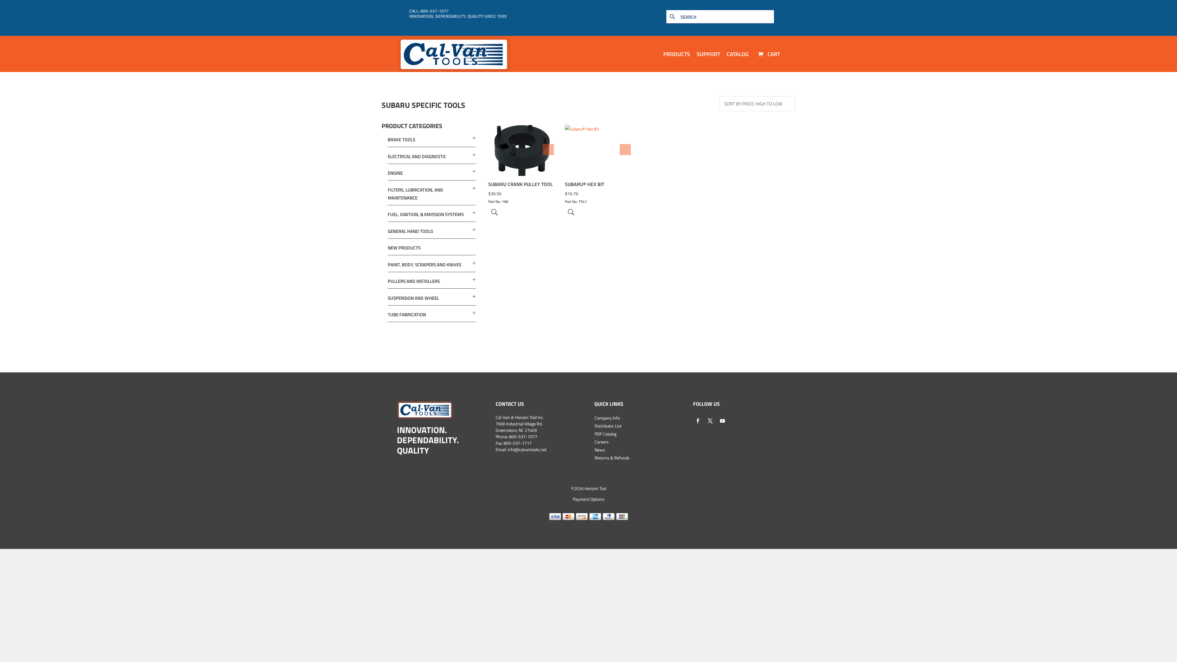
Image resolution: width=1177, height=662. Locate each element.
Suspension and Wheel (413, 298)
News (600, 450)
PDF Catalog (605, 434)
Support (708, 54)
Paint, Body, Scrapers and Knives (424, 264)
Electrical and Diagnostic (417, 156)
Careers (602, 442)
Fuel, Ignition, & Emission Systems (426, 214)
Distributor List (608, 426)
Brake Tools (401, 139)
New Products (404, 247)
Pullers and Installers (414, 281)
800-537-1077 (435, 11)
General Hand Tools (410, 231)
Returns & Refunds (612, 458)
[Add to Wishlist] (548, 149)
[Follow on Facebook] (698, 421)
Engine (395, 173)
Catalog (737, 54)
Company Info (607, 418)
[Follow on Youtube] (722, 421)
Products (676, 54)
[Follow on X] (710, 421)
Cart (773, 54)
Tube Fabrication (407, 314)
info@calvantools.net (527, 449)
